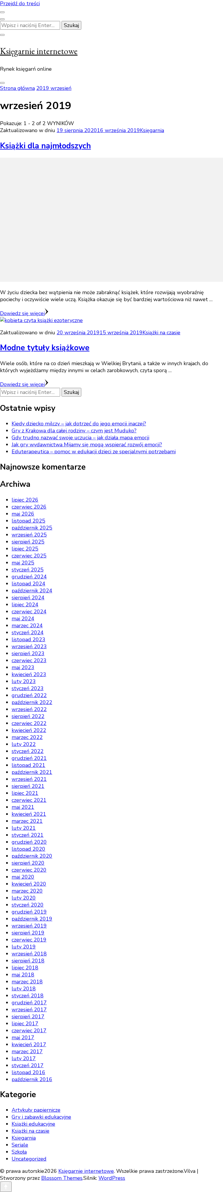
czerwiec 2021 (29, 800)
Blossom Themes (61, 1178)
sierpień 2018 (28, 960)
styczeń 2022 (28, 751)
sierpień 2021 (28, 786)
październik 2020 (32, 855)
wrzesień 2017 (29, 1009)
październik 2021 (32, 772)
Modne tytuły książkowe (44, 347)
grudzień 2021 (29, 758)
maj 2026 (23, 513)
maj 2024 (23, 618)
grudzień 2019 (29, 911)
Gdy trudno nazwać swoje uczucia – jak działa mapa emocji (80, 437)
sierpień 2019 (28, 932)
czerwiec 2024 (29, 611)
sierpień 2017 (28, 1016)
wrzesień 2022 (29, 709)
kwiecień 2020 (29, 883)
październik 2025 (32, 527)
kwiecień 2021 (29, 814)
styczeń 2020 (28, 904)
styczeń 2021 (28, 835)
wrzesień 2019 (29, 925)
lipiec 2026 (25, 499)
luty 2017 (24, 1058)
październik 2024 (32, 590)
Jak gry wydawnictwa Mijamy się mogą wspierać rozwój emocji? (87, 444)
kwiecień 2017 (29, 1044)
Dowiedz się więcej (22, 313)
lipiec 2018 (25, 967)
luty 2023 (24, 681)
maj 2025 (23, 562)
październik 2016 (32, 1079)
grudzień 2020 (29, 842)
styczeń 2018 (28, 995)
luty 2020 (24, 897)
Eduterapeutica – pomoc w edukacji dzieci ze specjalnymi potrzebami (94, 451)
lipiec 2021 (25, 793)
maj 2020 (23, 876)
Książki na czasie (161, 332)
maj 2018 (23, 974)
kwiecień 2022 (29, 730)
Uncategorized (29, 1158)
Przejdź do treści (20, 3)
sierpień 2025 (28, 541)
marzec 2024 (27, 625)
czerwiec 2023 (29, 660)
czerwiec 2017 (29, 1030)
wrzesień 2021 (29, 779)
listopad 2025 (28, 520)
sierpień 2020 (28, 862)
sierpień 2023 (28, 653)
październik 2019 (32, 918)
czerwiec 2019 (29, 939)
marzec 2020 (27, 890)
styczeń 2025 (28, 569)
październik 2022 (32, 702)
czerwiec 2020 (29, 869)
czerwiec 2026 (29, 506)
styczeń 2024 (28, 632)
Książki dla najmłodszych (45, 146)
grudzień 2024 (29, 576)
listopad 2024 (28, 583)
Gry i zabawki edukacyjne (41, 1116)
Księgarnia (152, 130)
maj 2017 (23, 1037)
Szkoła (19, 1151)
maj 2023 (23, 667)
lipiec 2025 (25, 548)
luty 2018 (24, 988)
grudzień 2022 (29, 695)
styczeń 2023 (28, 688)
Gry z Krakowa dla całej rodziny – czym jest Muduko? (74, 430)
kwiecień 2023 (29, 674)
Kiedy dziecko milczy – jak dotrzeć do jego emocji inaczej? (79, 423)
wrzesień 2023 (29, 646)
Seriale (20, 1144)
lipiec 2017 (25, 1023)
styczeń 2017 (28, 1065)
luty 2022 (24, 744)
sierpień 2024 (28, 597)
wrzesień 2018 (29, 953)
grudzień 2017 (29, 1002)
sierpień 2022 (28, 716)
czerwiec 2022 (29, 723)
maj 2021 (23, 807)
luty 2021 (24, 828)
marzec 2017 (27, 1051)
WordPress (111, 1178)
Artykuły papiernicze (36, 1109)
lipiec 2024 (25, 604)
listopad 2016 (28, 1072)
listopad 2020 (28, 848)
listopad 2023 (28, 639)
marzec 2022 (27, 737)
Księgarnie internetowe (39, 51)
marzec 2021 (27, 821)
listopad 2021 (28, 765)
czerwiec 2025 (29, 555)
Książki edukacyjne (33, 1123)
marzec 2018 (27, 981)
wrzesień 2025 (29, 534)
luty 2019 (24, 946)
